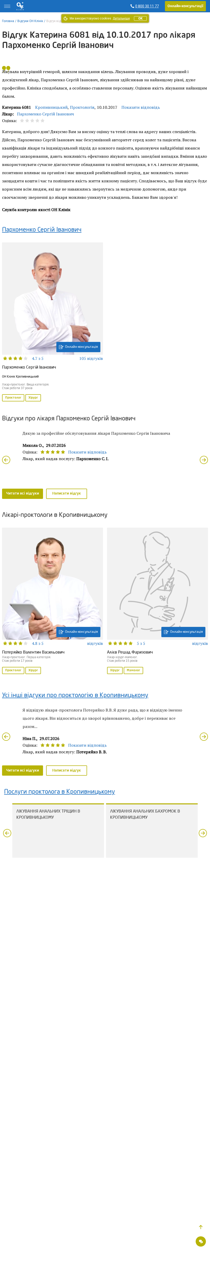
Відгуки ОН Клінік (30, 21)
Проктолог (13, 397)
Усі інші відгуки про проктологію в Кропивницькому (75, 696)
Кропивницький (51, 107)
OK (140, 18)
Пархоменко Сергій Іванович (45, 114)
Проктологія (82, 107)
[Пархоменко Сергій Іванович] (52, 322)
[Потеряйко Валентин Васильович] (52, 601)
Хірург (33, 397)
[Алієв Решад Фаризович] (157, 601)
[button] (201, 1227)
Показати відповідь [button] (140, 107)
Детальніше (121, 18)
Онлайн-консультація (81, 347)
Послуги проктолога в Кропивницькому (59, 792)
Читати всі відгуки (22, 493)
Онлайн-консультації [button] (185, 6)
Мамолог (133, 670)
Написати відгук (66, 493)
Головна (8, 21)
